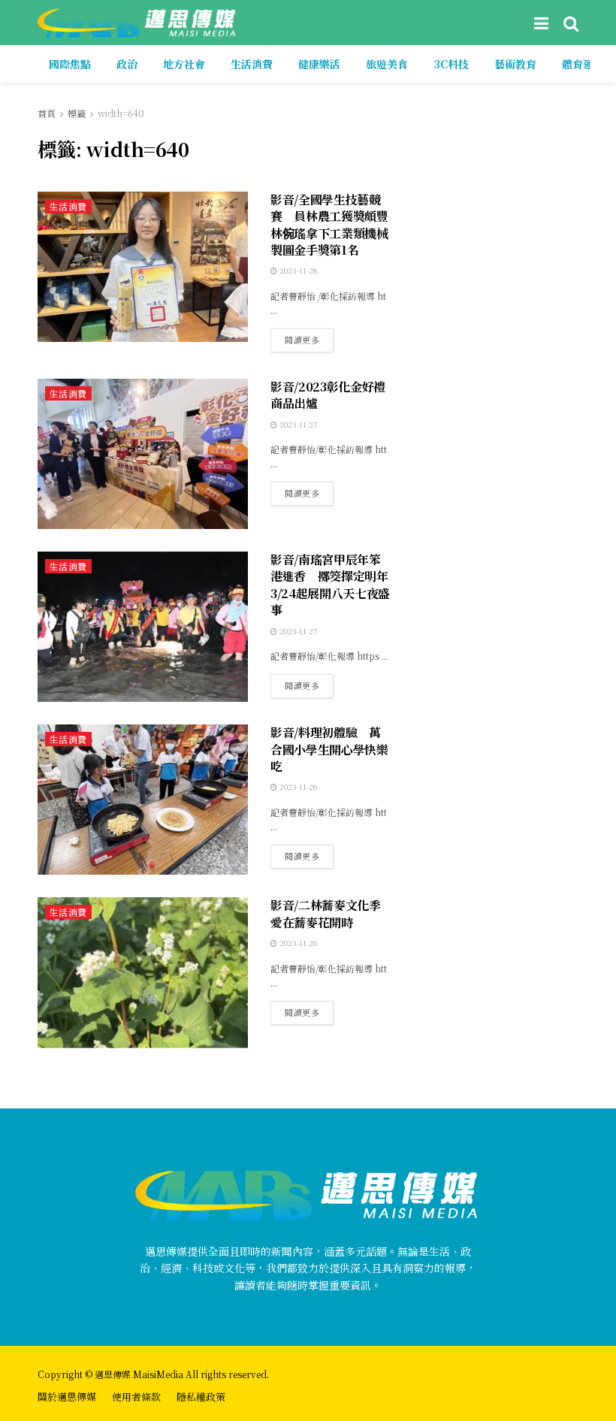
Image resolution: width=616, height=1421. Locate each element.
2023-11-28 (297, 270)
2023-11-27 (297, 424)
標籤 (77, 113)
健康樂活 (319, 63)
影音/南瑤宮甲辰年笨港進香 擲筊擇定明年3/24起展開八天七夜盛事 (330, 584)
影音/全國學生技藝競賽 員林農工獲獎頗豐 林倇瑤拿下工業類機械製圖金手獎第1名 (329, 225)
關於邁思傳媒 (67, 1396)
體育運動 (583, 63)
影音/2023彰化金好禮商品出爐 (327, 395)
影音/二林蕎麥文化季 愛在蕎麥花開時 (331, 913)
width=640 (121, 113)
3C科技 (451, 63)
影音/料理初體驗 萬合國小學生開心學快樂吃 (329, 749)
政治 (126, 63)
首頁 (47, 113)
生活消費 (252, 63)
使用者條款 (136, 1396)
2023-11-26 (297, 786)
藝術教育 (515, 63)
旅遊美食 (387, 63)
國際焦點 (70, 63)
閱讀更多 (302, 340)
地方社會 (184, 63)
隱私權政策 (201, 1396)
